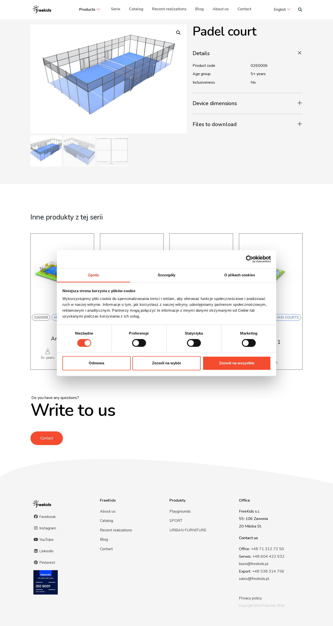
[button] (178, 32)
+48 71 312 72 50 (267, 549)
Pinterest (46, 562)
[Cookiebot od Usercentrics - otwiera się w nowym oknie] (249, 259)
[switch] (139, 343)
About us (221, 9)
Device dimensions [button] (215, 103)
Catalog (136, 9)
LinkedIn (45, 551)
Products (87, 9)
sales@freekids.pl (254, 578)
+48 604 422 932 (268, 556)
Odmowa (96, 363)
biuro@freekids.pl (253, 563)
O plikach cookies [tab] (239, 275)
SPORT (175, 520)
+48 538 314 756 (268, 571)
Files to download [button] (215, 124)
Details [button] (201, 53)
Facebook (47, 516)
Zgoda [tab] (93, 275)
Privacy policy (250, 598)
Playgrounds (180, 511)
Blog (199, 9)
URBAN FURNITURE (187, 530)
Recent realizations (169, 9)
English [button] (280, 9)
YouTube (46, 539)
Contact (244, 9)
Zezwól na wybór (166, 363)
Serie (115, 9)
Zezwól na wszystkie (236, 363)
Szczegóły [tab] (167, 275)
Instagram (47, 528)
